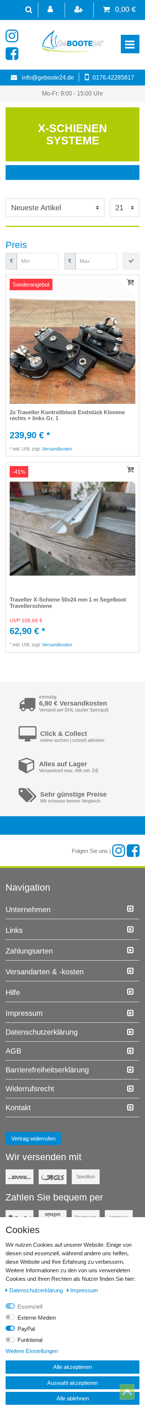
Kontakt (18, 1107)
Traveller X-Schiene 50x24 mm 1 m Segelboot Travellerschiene (68, 603)
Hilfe (13, 992)
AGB (13, 1051)
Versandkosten (57, 449)
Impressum (24, 1013)
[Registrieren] (79, 10)
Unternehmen (28, 909)
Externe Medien (36, 1317)
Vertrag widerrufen (33, 1138)
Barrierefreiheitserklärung (47, 1070)
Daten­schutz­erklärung (42, 1032)
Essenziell (29, 1306)
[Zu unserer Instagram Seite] (14, 36)
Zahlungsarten (29, 951)
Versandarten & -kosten (45, 972)
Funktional (29, 1340)
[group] (72, 341)
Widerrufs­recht (30, 1089)
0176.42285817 (113, 77)
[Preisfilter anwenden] (131, 261)
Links (14, 930)
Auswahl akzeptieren (72, 1383)
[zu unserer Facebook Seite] (14, 54)
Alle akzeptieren (72, 1367)
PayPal (26, 1329)
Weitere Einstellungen (32, 1351)
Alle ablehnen (73, 1398)
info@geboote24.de (48, 77)
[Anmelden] (51, 10)
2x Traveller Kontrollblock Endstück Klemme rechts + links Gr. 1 (67, 415)
